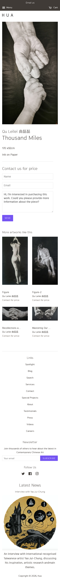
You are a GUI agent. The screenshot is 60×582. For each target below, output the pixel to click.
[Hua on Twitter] (23, 474)
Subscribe (49, 458)
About (30, 404)
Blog (30, 371)
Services (30, 384)
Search (30, 377)
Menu (9, 7)
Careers (30, 431)
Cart (55, 7)
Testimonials (30, 411)
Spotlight (30, 364)
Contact (30, 391)
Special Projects (30, 397)
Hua (40, 575)
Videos (30, 424)
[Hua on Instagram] (37, 474)
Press (30, 417)
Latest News (30, 485)
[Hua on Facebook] (30, 474)
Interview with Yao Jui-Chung (30, 491)
